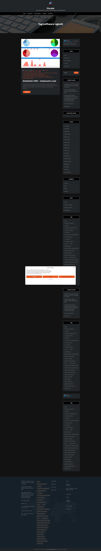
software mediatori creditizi (28, 78)
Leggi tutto (27, 91)
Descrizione (30, 13)
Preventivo (50, 13)
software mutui (67, 388)
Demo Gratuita (38, 13)
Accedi (65, 202)
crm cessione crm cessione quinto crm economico (74, 234)
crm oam (24, 74)
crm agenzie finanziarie (69, 230)
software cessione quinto (69, 374)
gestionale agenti (68, 351)
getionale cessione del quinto (70, 255)
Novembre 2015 (67, 172)
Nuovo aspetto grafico (69, 103)
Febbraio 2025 (67, 134)
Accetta (34, 276)
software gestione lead (69, 383)
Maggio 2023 (66, 145)
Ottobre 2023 (67, 139)
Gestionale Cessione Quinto (26, 510)
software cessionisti (68, 376)
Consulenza (68, 494)
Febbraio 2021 (67, 155)
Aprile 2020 (66, 166)
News (33, 70)
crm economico (67, 239)
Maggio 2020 (67, 164)
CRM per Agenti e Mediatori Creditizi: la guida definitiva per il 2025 (71, 91)
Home (24, 13)
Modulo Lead (67, 106)
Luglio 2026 (66, 125)
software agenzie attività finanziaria (71, 367)
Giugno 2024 (67, 136)
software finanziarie (68, 381)
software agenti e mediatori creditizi (30, 75)
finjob (71, 243)
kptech (66, 257)
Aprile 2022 (66, 150)
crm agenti (46, 70)
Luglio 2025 (66, 128)
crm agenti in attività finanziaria (29, 71)
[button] (74, 267)
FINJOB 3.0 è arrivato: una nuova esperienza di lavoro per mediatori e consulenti (71, 86)
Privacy (67, 497)
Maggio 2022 (66, 147)
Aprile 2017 (66, 169)
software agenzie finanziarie (42, 75)
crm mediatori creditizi (69, 241)
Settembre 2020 (67, 161)
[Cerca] (75, 13)
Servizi (36, 70)
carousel (66, 183)
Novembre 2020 (67, 158)
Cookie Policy (51, 279)
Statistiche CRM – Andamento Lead (39, 81)
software (40, 70)
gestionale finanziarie (68, 358)
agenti (66, 326)
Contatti (44, 13)
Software (68, 484)
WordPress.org (67, 210)
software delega (67, 379)
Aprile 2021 (66, 153)
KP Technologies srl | (52, 549)
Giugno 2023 (66, 142)
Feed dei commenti (68, 207)
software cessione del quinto (70, 372)
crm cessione (38, 71)
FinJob (50, 8)
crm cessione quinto (68, 236)
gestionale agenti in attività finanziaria (72, 248)
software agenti (41, 74)
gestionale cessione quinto (32, 74)
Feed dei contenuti (68, 204)
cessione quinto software (69, 223)
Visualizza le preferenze (66, 276)
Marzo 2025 (66, 131)
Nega (50, 276)
